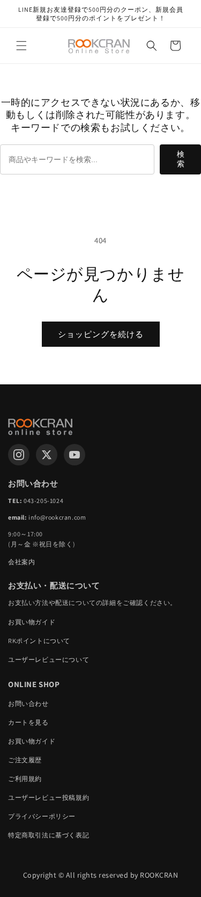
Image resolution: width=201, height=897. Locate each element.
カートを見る (28, 722)
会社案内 (21, 562)
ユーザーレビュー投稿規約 (48, 797)
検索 (180, 159)
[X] (46, 454)
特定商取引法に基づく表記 (48, 835)
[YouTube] (74, 454)
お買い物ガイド (31, 622)
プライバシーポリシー (42, 816)
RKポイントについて (39, 641)
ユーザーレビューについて (48, 659)
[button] (21, 45)
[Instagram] (18, 454)
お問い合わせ (28, 703)
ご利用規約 (25, 779)
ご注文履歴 (25, 760)
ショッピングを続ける (101, 334)
